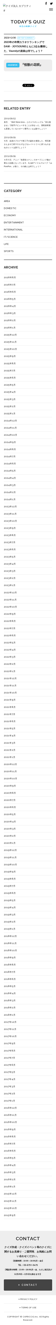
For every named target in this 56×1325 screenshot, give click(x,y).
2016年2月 (10, 1179)
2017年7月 (9, 1058)
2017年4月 (10, 1079)
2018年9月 (10, 957)
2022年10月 (10, 607)
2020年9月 (10, 786)
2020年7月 (10, 800)
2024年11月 (10, 428)
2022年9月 (10, 614)
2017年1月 (9, 1100)
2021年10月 (10, 692)
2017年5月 (9, 1072)
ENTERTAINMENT (14, 222)
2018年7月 (10, 972)
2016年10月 (10, 1122)
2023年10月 (10, 521)
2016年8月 (10, 1136)
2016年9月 (10, 1129)
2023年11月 (10, 514)
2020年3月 (10, 828)
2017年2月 (9, 1093)
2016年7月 (10, 1143)
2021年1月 (9, 757)
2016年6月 (10, 1151)
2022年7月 (10, 628)
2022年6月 (10, 635)
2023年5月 (10, 556)
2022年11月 (10, 599)
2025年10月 (10, 349)
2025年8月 (10, 363)
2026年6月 (10, 292)
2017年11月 (10, 1029)
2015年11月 (10, 1201)
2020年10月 (10, 778)
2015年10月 (10, 1208)
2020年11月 (10, 771)
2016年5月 (10, 1158)
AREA (7, 201)
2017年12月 (10, 1022)
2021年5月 (10, 728)
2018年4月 (10, 993)
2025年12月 (10, 335)
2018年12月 (10, 936)
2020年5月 (10, 814)
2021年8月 (10, 707)
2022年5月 (10, 642)
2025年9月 (10, 356)
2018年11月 (10, 943)
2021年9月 (10, 700)
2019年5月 (10, 900)
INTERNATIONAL (13, 229)
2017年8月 (10, 1050)
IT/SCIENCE (11, 237)
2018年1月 (10, 1015)
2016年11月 (10, 1115)
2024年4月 (10, 478)
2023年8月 (10, 535)
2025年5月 (10, 385)
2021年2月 (10, 750)
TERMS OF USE (28, 1308)
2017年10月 (10, 1036)
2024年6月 (10, 463)
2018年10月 (10, 950)
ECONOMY (10, 215)
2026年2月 (10, 320)
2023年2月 (10, 578)
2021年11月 (10, 685)
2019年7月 (10, 886)
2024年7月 (10, 456)
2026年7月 (10, 284)
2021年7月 (9, 714)
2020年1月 (10, 843)
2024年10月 (10, 435)
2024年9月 (10, 442)
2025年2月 (10, 406)
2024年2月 (10, 492)
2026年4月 (10, 306)
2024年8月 (10, 449)
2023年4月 (10, 564)
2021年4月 (10, 735)
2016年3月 (10, 1172)
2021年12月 (10, 678)
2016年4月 (10, 1165)
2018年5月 (10, 986)
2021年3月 (10, 743)
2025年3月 (10, 399)
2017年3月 (9, 1086)
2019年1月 (10, 929)
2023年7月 (10, 542)
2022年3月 (10, 657)
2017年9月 (10, 1043)
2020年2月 (10, 836)
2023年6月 (10, 549)
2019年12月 (10, 850)
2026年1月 (10, 327)
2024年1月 (10, 499)
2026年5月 (10, 299)
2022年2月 (10, 664)
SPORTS (9, 251)
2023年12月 (10, 506)
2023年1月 (10, 585)
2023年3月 (10, 571)
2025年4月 (10, 392)
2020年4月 (10, 821)
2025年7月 (10, 370)
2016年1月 (10, 1186)
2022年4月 (10, 649)
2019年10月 (10, 864)
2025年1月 (10, 413)
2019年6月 (10, 893)
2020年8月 (10, 793)
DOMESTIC (10, 208)
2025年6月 (10, 377)
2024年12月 (10, 420)
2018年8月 (10, 964)
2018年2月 (10, 1007)
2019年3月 (10, 914)
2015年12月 (10, 1193)
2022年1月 (10, 671)
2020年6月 (10, 807)
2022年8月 (10, 621)
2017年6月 (10, 1065)
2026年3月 (10, 313)
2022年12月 (10, 592)
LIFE (6, 244)
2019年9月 (10, 871)
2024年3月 (10, 485)
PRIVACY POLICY (28, 1299)
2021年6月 (10, 721)
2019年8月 (10, 879)
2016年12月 (10, 1108)
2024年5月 (10, 470)
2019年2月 (10, 921)
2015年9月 (10, 1215)
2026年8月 (10, 277)
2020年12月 (10, 764)
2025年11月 (10, 342)
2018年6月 (10, 979)
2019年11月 (10, 857)
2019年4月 (10, 907)
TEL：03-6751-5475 (28, 1265)
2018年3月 (10, 1000)
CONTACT (29, 1284)
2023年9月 (10, 528)
